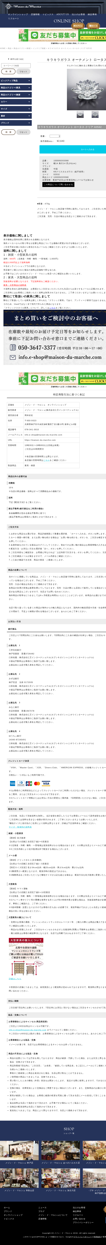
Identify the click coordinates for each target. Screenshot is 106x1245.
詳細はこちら (15, 979)
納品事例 (92, 14)
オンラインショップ (18, 14)
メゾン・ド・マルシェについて (53, 1215)
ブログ (41, 1211)
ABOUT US (62, 14)
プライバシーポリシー (83, 1223)
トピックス (48, 14)
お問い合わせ (79, 1219)
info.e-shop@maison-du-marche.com (27, 1030)
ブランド (8, 1211)
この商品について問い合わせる (58, 184)
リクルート (13, 18)
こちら (46, 460)
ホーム (7, 1208)
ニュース (42, 1208)
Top (99, 1238)
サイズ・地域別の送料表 (20, 827)
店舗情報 (35, 14)
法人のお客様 (78, 14)
